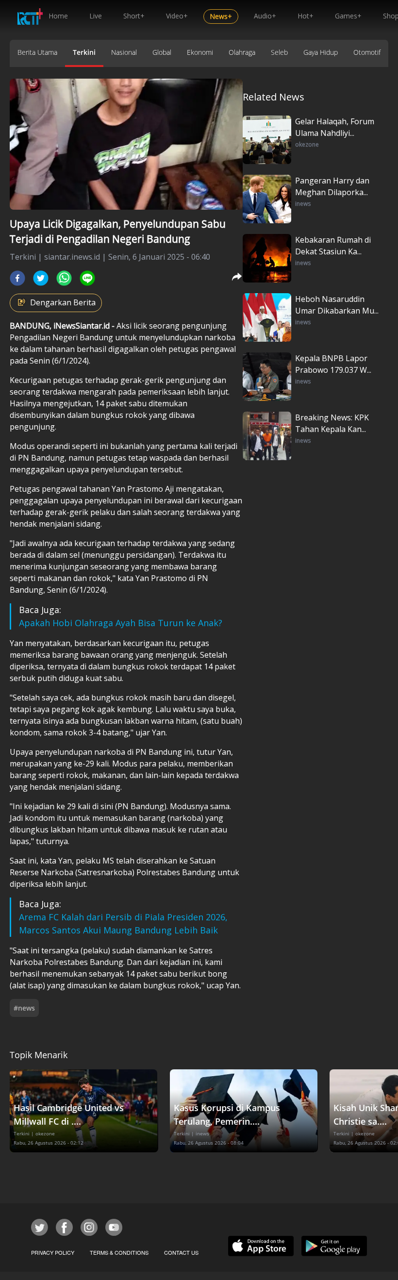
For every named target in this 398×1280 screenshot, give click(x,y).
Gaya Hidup (320, 52)
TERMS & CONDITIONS (119, 1252)
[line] (87, 278)
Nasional (124, 52)
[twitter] (41, 278)
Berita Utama (37, 52)
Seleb (279, 52)
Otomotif (367, 52)
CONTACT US (181, 1252)
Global (161, 52)
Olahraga (242, 52)
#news (24, 1008)
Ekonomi (200, 52)
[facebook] (17, 278)
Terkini (84, 52)
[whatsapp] (64, 278)
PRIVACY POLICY (52, 1252)
